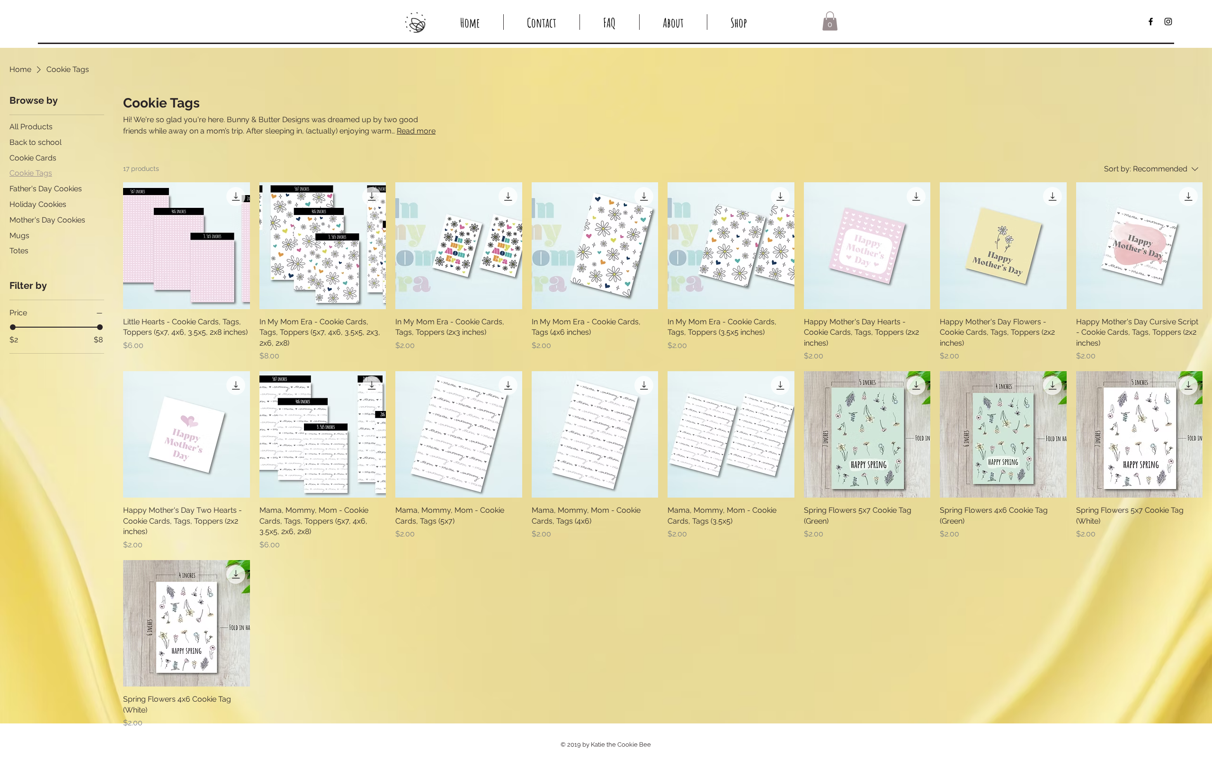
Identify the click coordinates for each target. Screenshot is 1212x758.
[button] (830, 21)
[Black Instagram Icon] (1168, 22)
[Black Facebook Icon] (1151, 22)
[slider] (12, 327)
